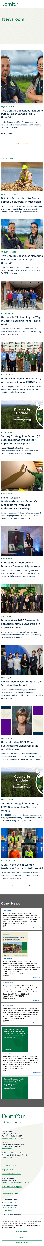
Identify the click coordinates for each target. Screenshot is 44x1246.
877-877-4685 (18, 1138)
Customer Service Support (12, 1187)
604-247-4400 (7, 1157)
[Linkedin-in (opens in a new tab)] (8, 1122)
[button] (16, 143)
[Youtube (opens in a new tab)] (16, 1122)
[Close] (41, 1218)
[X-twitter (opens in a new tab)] (12, 1122)
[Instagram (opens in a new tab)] (20, 1122)
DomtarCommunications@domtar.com (15, 1182)
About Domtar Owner (10, 1193)
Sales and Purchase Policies (11, 1174)
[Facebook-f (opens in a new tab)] (4, 1122)
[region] (22, 1230)
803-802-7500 (7, 1138)
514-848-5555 (7, 1149)
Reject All (22, 1237)
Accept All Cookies (22, 1242)
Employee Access (8, 1170)
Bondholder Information (10, 1165)
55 (30, 885)
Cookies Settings (22, 1232)
